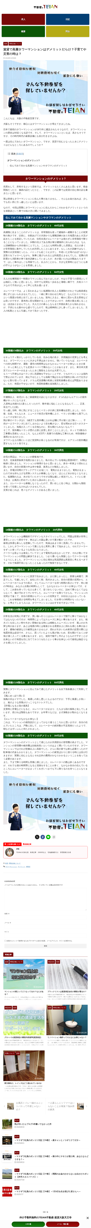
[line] (48, 837)
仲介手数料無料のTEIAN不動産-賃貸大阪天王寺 (45, 1217)
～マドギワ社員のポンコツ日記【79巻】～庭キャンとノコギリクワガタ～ (47, 1140)
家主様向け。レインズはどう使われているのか (23, 1083)
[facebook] (43, 837)
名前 (7, 914)
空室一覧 (45, 1212)
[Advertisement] (45, 330)
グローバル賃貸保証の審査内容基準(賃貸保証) (22, 1037)
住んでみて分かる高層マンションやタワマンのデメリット (38, 165)
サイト (6, 932)
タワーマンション (11, 866)
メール (7, 923)
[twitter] (37, 837)
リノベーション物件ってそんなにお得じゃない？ (67, 1037)
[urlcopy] (54, 837)
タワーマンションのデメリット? (23, 160)
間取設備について (15, 863)
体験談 (28, 866)
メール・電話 (61, 1224)
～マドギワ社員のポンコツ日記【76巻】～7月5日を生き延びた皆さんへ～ (47, 1191)
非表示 (20, 154)
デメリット (21, 866)
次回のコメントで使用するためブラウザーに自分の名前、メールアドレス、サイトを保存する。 (39, 941)
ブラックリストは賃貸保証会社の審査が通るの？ (67, 991)
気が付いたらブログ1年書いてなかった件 (32, 1124)
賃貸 (6, 863)
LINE (27, 1224)
